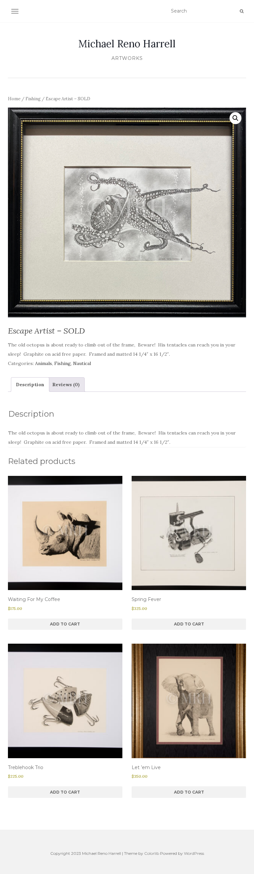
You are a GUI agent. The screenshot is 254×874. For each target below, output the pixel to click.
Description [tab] (30, 385)
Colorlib (151, 853)
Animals (43, 363)
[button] (235, 118)
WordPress (194, 853)
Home (14, 99)
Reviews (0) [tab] (66, 385)
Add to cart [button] (65, 623)
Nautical (82, 363)
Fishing (33, 99)
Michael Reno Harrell (127, 44)
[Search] (241, 11)
